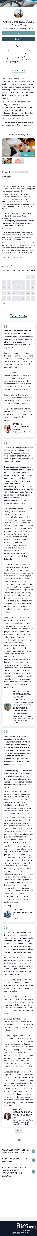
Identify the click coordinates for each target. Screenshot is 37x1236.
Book (18, 33)
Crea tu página (22, 1233)
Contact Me (18, 39)
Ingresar (12, 1233)
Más (18, 1131)
